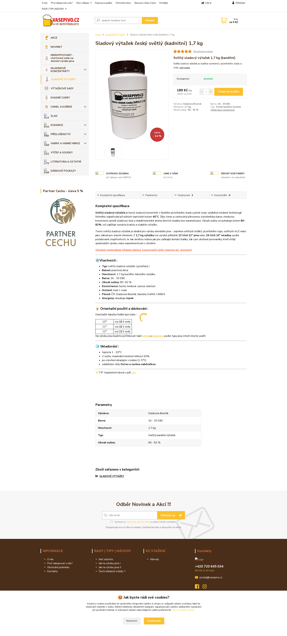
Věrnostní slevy (123, 2)
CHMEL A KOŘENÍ (61, 106)
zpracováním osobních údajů (138, 522)
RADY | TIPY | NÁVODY (53, 8)
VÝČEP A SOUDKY (62, 152)
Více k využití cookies (183, 610)
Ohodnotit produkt (203, 51)
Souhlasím (154, 621)
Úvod (98, 34)
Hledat (149, 20)
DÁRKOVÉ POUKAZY (63, 170)
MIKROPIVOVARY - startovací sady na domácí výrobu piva (62, 58)
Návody (154, 559)
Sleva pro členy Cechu (145, 2)
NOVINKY (56, 47)
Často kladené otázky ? (112, 571)
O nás (45, 2)
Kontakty (163, 2)
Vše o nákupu (82, 2)
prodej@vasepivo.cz (211, 577)
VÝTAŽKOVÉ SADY (62, 88)
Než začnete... (106, 559)
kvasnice (157, 336)
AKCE (54, 37)
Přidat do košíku (228, 91)
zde (133, 372)
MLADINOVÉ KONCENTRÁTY (60, 70)
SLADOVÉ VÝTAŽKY (63, 79)
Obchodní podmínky (58, 567)
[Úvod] (66, 20)
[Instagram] (206, 587)
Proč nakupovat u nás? (62, 2)
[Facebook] (198, 587)
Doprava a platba (103, 2)
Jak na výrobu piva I (109, 563)
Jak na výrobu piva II (110, 567)
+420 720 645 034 (209, 566)
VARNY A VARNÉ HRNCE (65, 143)
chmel (146, 336)
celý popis (184, 67)
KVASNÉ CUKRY (60, 97)
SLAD (54, 116)
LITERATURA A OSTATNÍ (66, 161)
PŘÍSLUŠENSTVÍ (60, 134)
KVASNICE (57, 125)
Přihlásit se (168, 515)
